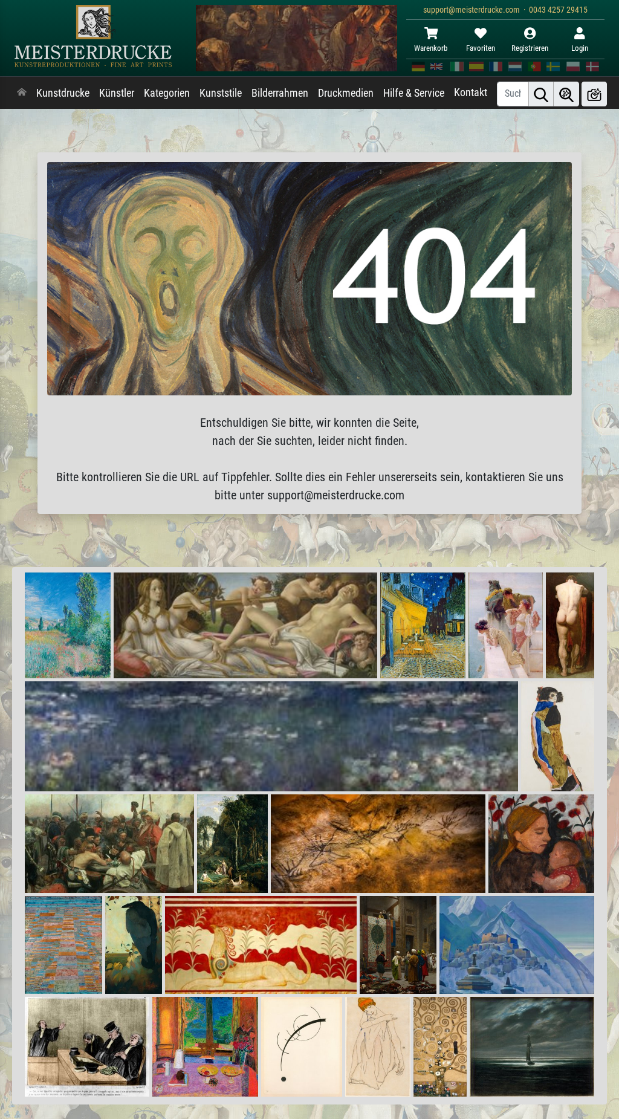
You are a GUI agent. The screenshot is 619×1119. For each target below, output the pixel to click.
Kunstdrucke (62, 93)
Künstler (116, 93)
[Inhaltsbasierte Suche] (566, 94)
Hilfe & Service (413, 93)
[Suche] (541, 94)
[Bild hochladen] (594, 94)
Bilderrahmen (279, 93)
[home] (21, 93)
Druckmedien (346, 93)
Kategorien (167, 93)
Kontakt (470, 92)
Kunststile (220, 93)
